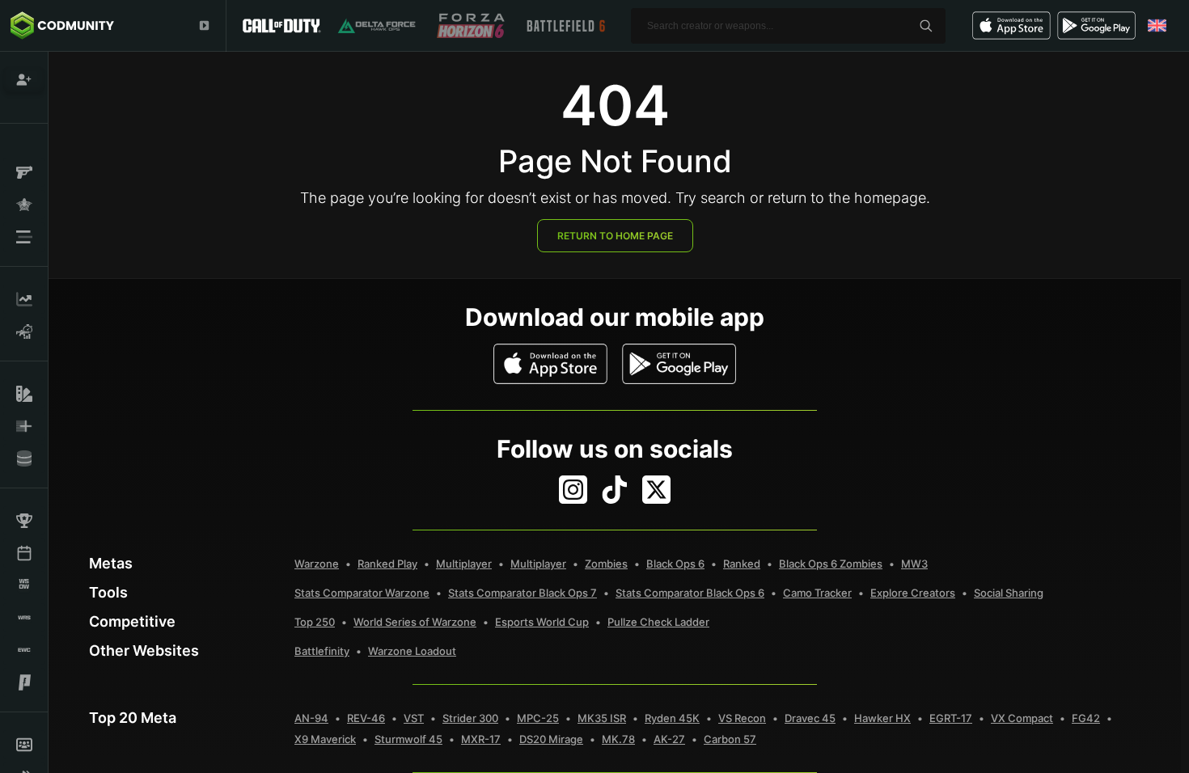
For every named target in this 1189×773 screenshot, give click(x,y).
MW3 (914, 563)
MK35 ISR (602, 718)
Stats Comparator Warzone (361, 592)
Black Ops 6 (675, 563)
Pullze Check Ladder (658, 621)
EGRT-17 (950, 718)
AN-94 (311, 718)
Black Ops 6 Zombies (830, 563)
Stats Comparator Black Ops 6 (690, 592)
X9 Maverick (325, 739)
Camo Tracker (817, 592)
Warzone (316, 563)
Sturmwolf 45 (408, 739)
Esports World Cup (542, 621)
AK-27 (669, 739)
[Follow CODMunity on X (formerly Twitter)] (656, 489)
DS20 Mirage (551, 739)
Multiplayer (464, 563)
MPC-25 (538, 718)
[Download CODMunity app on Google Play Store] (679, 364)
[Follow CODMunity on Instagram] (573, 489)
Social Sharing (1008, 592)
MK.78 (618, 739)
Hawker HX (882, 718)
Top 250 (314, 621)
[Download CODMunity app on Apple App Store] (550, 364)
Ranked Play (387, 563)
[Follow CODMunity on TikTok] (615, 489)
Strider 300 (470, 718)
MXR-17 (481, 739)
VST (414, 718)
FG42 (1086, 718)
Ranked (741, 563)
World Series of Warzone (414, 621)
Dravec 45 (810, 718)
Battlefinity (321, 650)
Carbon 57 (730, 739)
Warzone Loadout (412, 650)
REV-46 (366, 718)
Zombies (606, 563)
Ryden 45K (672, 718)
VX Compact (1022, 718)
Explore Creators (912, 592)
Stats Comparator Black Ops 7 (522, 592)
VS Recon (742, 718)
